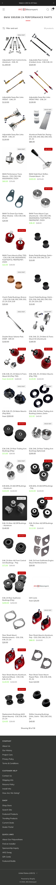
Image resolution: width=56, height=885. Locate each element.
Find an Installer (9, 844)
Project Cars (7, 755)
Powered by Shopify (28, 879)
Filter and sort (12, 28)
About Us (6, 746)
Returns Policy (8, 784)
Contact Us (7, 776)
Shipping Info (7, 780)
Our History (7, 750)
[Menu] (3, 9)
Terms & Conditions (10, 763)
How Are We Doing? (11, 793)
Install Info (6, 789)
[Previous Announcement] (2, 3)
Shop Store (7, 805)
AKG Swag (6, 852)
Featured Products (10, 814)
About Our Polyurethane (12, 839)
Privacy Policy (8, 759)
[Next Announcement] (53, 3)
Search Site (7, 810)
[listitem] (28, 3)
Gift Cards (6, 857)
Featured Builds (8, 861)
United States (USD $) (26, 873)
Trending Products (9, 818)
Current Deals (8, 823)
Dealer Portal (7, 827)
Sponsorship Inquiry (10, 848)
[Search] (47, 9)
